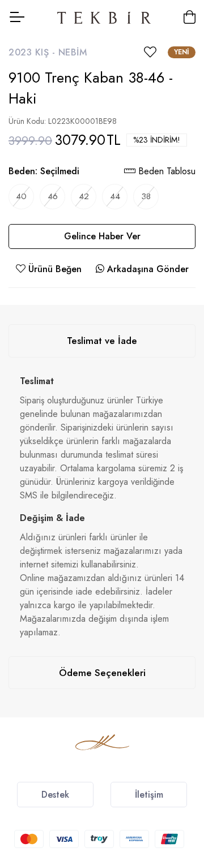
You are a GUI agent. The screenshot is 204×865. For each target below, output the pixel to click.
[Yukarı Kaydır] (175, 776)
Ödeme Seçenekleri (102, 672)
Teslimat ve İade (102, 340)
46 (53, 196)
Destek (55, 794)
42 (84, 196)
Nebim (72, 52)
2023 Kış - (33, 52)
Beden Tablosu (165, 171)
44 (115, 196)
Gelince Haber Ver (102, 236)
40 (21, 196)
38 (146, 196)
